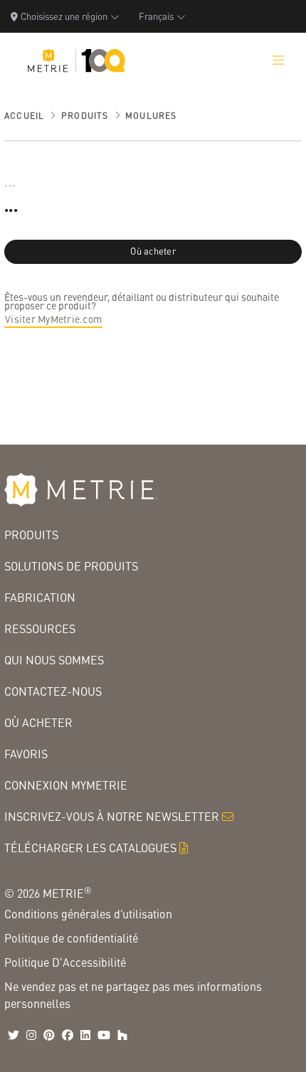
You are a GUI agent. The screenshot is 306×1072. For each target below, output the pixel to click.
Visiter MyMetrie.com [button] (53, 318)
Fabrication (39, 597)
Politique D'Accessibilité (65, 962)
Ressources (39, 628)
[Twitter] (13, 1035)
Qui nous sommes (54, 659)
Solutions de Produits (71, 565)
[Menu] (278, 60)
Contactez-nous (53, 691)
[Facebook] (67, 1035)
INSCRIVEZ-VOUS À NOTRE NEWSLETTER (111, 816)
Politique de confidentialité (71, 937)
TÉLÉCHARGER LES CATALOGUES (90, 847)
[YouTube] (103, 1035)
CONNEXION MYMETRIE (65, 785)
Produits (85, 115)
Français (156, 16)
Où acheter (38, 722)
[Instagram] (31, 1035)
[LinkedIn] (85, 1035)
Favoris (26, 753)
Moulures (151, 115)
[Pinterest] (49, 1035)
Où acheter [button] (153, 251)
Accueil (24, 115)
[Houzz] (122, 1035)
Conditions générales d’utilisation (88, 913)
